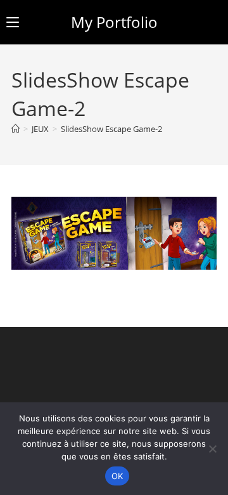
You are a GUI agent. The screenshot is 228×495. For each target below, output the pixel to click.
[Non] (212, 448)
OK (117, 476)
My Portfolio (114, 21)
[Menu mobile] (12, 22)
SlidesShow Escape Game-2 (111, 129)
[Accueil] (15, 129)
